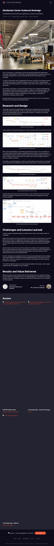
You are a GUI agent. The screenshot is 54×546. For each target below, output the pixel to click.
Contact (38, 538)
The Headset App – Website (10, 523)
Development (15, 411)
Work (26, 16)
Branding (5, 411)
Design (30, 16)
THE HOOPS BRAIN (13, 2)
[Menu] (50, 2)
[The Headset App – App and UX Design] (39, 354)
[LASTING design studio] (14, 354)
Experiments (26, 538)
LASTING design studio (9, 409)
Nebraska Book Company (18, 16)
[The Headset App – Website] (14, 468)
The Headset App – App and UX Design (39, 409)
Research (35, 16)
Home (15, 538)
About (32, 538)
